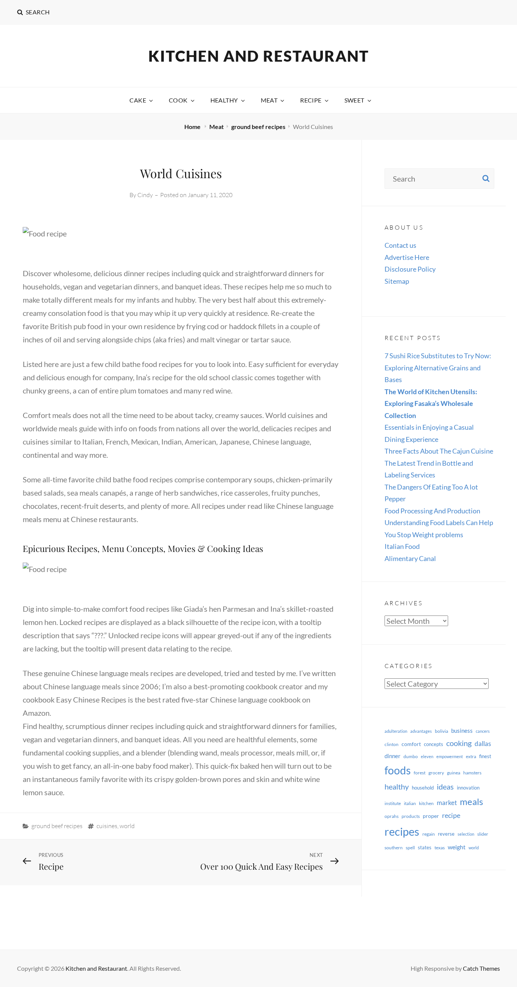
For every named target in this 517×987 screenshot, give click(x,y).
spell (410, 847)
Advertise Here (407, 257)
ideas (445, 786)
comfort (411, 744)
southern (394, 847)
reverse (446, 834)
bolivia (441, 731)
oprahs (392, 816)
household (423, 788)
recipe (451, 815)
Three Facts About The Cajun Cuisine (439, 451)
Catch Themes (481, 968)
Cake (137, 100)
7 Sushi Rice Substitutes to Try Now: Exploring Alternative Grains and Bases (438, 367)
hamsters (472, 773)
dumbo (410, 756)
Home (193, 126)
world (127, 826)
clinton (392, 744)
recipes (402, 831)
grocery (436, 773)
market (447, 803)
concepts (433, 744)
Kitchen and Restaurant (258, 56)
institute (393, 803)
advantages (421, 731)
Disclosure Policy (410, 269)
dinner (392, 755)
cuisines (107, 826)
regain (428, 834)
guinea (453, 773)
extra (471, 756)
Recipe (310, 100)
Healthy (224, 100)
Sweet (354, 100)
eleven (427, 756)
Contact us (400, 245)
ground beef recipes (258, 126)
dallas (483, 744)
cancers (483, 731)
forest (419, 773)
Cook (178, 100)
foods (398, 770)
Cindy (145, 195)
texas (439, 847)
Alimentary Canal (410, 558)
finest (485, 756)
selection (466, 834)
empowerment (449, 756)
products (411, 816)
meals (471, 801)
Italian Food (402, 546)
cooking (459, 743)
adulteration (396, 731)
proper (431, 816)
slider (482, 834)
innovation (468, 788)
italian (410, 803)
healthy (397, 786)
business (462, 730)
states (424, 847)
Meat (269, 100)
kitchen (426, 803)
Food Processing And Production (432, 511)
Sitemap (397, 281)
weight (457, 846)
